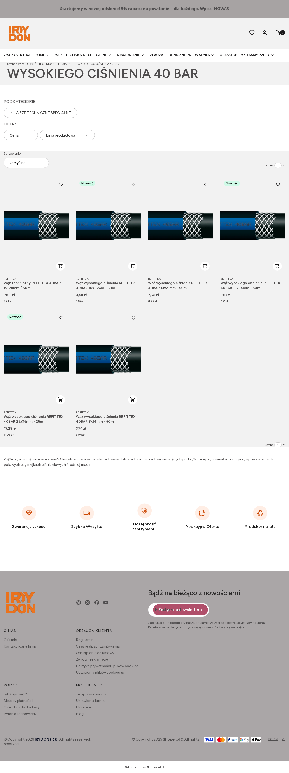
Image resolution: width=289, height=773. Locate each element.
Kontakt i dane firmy (20, 646)
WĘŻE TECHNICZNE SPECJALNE (51, 63)
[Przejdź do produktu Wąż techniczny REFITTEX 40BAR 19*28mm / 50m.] (36, 225)
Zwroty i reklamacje (92, 659)
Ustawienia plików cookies (98, 672)
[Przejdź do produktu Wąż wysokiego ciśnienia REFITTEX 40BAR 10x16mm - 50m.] (108, 225)
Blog (80, 713)
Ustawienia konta (90, 700)
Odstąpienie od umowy (95, 652)
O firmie (10, 639)
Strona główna (16, 63)
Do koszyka (60, 266)
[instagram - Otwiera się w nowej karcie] (87, 602)
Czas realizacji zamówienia (98, 646)
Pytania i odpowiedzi (20, 713)
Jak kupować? (15, 694)
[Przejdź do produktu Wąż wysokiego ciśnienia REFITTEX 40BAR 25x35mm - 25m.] (36, 359)
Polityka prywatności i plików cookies (107, 666)
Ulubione (83, 707)
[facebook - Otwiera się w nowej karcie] (96, 602)
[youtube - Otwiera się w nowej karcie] (105, 602)
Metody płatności (18, 700)
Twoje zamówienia (91, 694)
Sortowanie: (12, 153)
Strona (269, 165)
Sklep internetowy (143, 767)
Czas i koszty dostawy (22, 707)
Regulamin (84, 639)
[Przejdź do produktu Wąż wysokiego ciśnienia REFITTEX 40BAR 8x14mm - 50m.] (108, 359)
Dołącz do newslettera (180, 609)
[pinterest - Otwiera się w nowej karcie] (78, 602)
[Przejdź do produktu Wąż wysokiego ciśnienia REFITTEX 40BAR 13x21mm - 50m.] (180, 225)
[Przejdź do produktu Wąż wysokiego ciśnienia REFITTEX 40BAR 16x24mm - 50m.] (252, 225)
